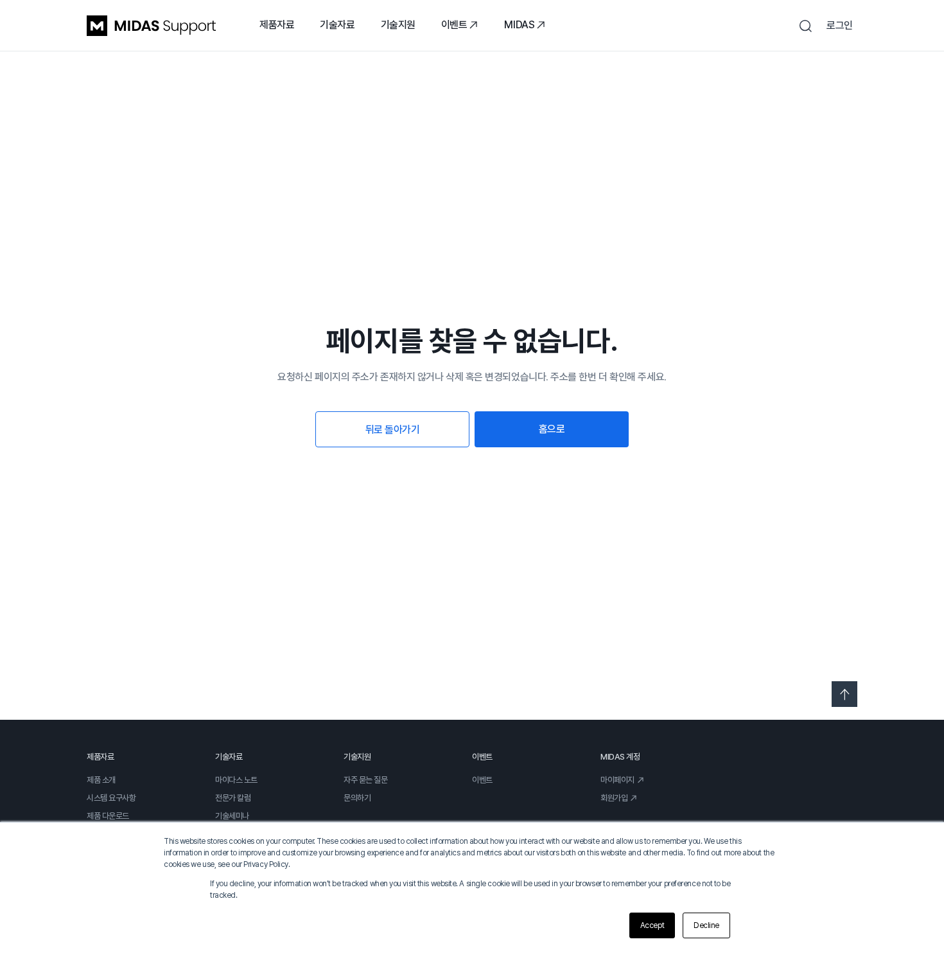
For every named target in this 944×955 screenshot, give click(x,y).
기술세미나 (232, 816)
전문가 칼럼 (232, 798)
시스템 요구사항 (111, 798)
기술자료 (337, 25)
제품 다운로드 (108, 816)
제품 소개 (101, 780)
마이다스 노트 (236, 780)
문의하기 (357, 798)
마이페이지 (617, 780)
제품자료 (276, 25)
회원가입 (613, 798)
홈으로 (552, 429)
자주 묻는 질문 (365, 780)
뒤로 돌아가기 (392, 430)
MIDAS (519, 25)
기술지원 (398, 25)
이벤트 (454, 25)
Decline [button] (706, 925)
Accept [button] (652, 925)
